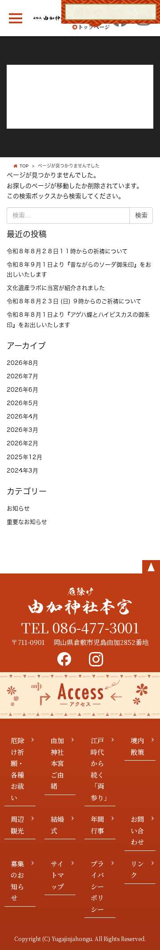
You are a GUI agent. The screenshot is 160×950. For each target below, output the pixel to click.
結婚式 (57, 824)
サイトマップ (57, 875)
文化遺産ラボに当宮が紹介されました (56, 288)
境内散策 (137, 746)
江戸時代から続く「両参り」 (101, 769)
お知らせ (18, 508)
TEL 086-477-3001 (80, 627)
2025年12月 (24, 457)
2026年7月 (22, 376)
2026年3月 (22, 430)
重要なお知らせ (27, 522)
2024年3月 (22, 470)
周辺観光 (17, 824)
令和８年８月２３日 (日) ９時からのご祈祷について (74, 301)
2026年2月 (22, 443)
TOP (24, 166)
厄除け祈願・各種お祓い (17, 769)
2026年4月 (22, 416)
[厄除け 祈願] (110, 12)
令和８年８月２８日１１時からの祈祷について (67, 251)
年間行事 (97, 824)
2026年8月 (22, 363)
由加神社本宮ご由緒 (57, 763)
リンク (137, 869)
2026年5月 (22, 403)
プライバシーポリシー (97, 886)
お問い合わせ (137, 830)
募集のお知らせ (17, 881)
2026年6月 (22, 390)
